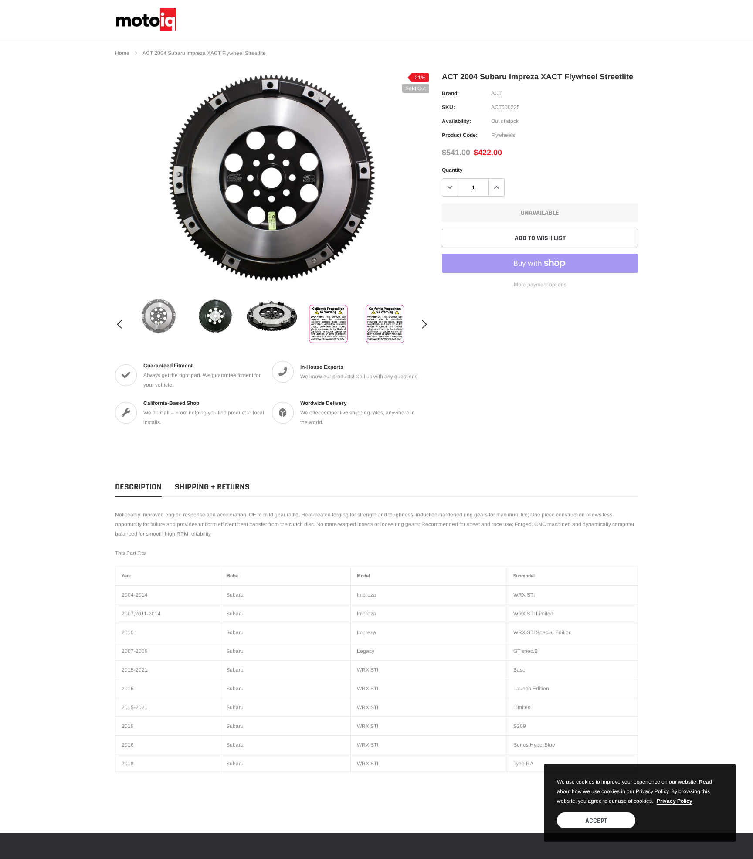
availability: (456, 121)
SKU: (448, 107)
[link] (158, 316)
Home (122, 53)
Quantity (452, 170)
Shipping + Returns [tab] (212, 487)
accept (596, 820)
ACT (496, 93)
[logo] (145, 19)
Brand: (450, 93)
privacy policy (674, 801)
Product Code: (460, 135)
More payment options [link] (540, 285)
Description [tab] (138, 487)
